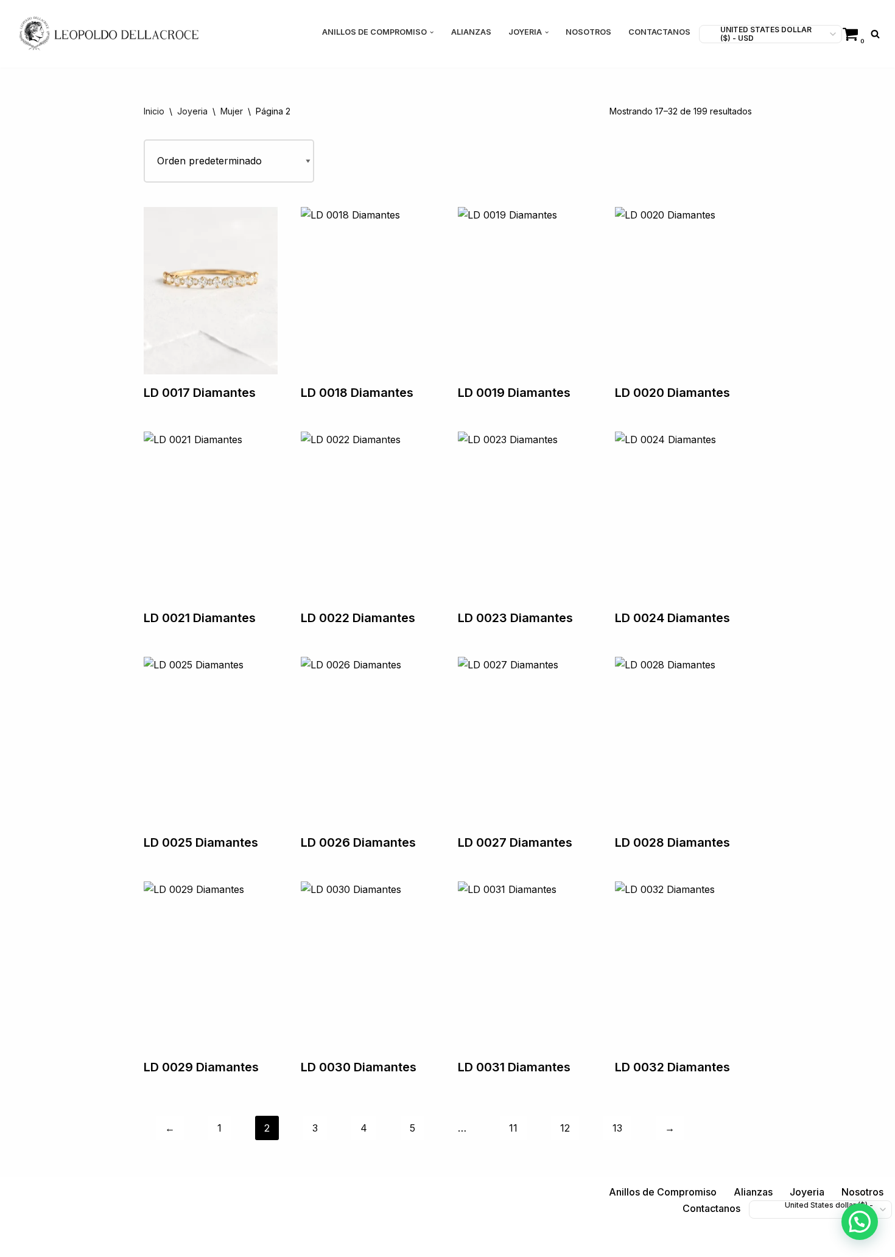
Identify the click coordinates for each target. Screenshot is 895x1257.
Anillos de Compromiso (663, 1192)
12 (565, 1128)
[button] (431, 32)
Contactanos (659, 32)
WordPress (158, 1241)
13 (617, 1128)
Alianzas (471, 32)
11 (513, 1128)
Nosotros (588, 32)
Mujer (231, 111)
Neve (21, 1241)
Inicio (154, 111)
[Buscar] (875, 33)
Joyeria (192, 111)
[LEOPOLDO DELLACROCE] (108, 34)
